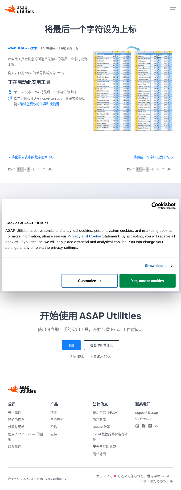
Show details (155, 266)
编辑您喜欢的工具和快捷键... (41, 104)
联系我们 (14, 446)
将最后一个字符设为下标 (151, 157)
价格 (53, 427)
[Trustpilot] (156, 426)
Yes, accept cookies (147, 280)
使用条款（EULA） (106, 412)
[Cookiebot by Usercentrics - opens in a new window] (155, 205)
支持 (53, 434)
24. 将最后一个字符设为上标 (56, 92)
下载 (71, 345)
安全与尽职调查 (104, 446)
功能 (53, 412)
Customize (87, 280)
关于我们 (14, 412)
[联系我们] (137, 426)
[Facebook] (143, 426)
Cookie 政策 (101, 427)
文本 (34, 48)
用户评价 (57, 420)
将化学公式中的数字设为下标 (32, 157)
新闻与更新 (16, 427)
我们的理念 (16, 420)
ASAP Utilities (18, 48)
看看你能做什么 (101, 345)
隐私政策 (99, 420)
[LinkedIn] (150, 426)
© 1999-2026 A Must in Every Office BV (37, 479)
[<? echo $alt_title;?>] (133, 89)
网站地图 (99, 454)
